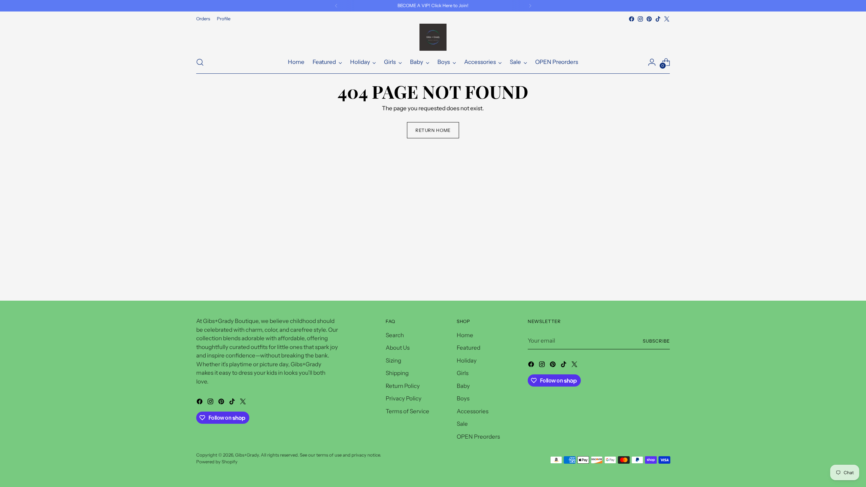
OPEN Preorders (478, 436)
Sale (462, 423)
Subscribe (656, 341)
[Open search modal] (200, 62)
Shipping (397, 373)
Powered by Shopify (216, 461)
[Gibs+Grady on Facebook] (632, 19)
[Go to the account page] (652, 62)
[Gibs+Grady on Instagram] (640, 19)
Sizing (393, 360)
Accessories (472, 411)
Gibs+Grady (247, 455)
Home (465, 335)
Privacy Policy (403, 398)
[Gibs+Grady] (433, 37)
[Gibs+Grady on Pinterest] (649, 19)
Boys (463, 398)
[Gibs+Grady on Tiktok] (658, 19)
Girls (463, 373)
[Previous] (336, 5)
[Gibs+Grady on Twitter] (667, 19)
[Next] (530, 5)
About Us (398, 347)
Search (395, 335)
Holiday (467, 360)
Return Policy (403, 385)
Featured (468, 347)
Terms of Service (407, 411)
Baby (463, 385)
